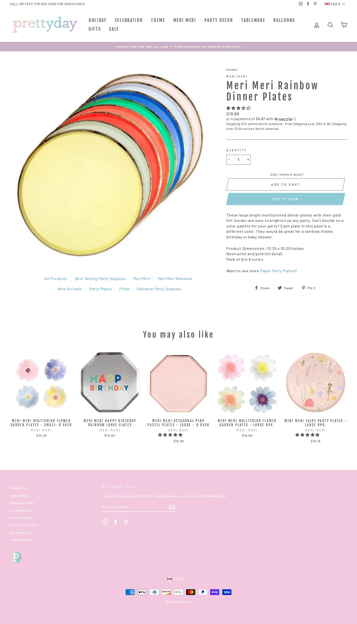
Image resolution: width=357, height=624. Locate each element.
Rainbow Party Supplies (159, 288)
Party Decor (218, 20)
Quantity (236, 150)
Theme (158, 20)
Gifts (95, 29)
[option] (178, 46)
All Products (56, 278)
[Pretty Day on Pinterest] (126, 522)
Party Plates (100, 288)
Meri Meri (184, 20)
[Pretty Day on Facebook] (116, 522)
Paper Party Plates (277, 270)
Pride (124, 288)
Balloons (284, 20)
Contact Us (19, 488)
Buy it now (285, 199)
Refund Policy (21, 517)
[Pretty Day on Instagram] (105, 522)
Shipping (233, 124)
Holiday (98, 20)
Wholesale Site (22, 532)
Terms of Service (23, 525)
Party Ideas (19, 495)
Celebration (129, 20)
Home (231, 69)
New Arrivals (70, 288)
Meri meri (236, 76)
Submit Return (21, 540)
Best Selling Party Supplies (100, 278)
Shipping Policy (22, 503)
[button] (239, 108)
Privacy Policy (21, 510)
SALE (114, 29)
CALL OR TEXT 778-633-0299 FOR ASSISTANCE (47, 4)
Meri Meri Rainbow (175, 278)
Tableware (253, 20)
